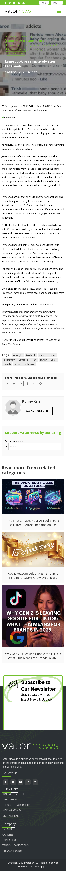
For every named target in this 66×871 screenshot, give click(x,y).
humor (52, 355)
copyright (17, 355)
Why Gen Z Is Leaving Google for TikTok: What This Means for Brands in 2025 (33, 656)
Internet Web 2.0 (15, 49)
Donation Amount (14, 441)
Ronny (34, 71)
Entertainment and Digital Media (24, 40)
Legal (53, 359)
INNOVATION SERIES (14, 794)
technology (34, 49)
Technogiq (38, 866)
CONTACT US (9, 840)
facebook (30, 355)
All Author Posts (37, 410)
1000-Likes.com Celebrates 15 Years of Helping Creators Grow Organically (33, 576)
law (34, 359)
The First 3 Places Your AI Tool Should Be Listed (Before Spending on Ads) (33, 523)
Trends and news (16, 53)
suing (17, 364)
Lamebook (7, 124)
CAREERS (7, 834)
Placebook (23, 288)
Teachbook (7, 292)
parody (7, 364)
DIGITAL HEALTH (11, 815)
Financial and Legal (17, 44)
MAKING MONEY (11, 810)
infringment (9, 359)
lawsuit (30, 133)
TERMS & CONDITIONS (15, 845)
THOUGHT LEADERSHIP (16, 805)
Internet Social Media (43, 44)
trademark (29, 364)
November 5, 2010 (14, 71)
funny (42, 355)
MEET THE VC (10, 799)
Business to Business (18, 36)
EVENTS (7, 829)
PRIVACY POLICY (12, 850)
